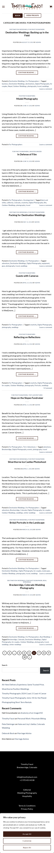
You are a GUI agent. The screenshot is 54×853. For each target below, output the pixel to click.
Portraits (38, 385)
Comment (48, 388)
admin (38, 42)
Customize (27, 841)
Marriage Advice (24, 733)
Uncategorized (35, 151)
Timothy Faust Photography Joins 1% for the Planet (24, 698)
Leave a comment (45, 89)
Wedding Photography (27, 793)
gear (3, 266)
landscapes (46, 571)
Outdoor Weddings (20, 86)
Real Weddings (45, 637)
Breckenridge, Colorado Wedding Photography (27, 586)
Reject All (27, 847)
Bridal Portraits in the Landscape (27, 522)
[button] (3, 7)
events (29, 449)
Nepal (10, 86)
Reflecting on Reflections (27, 337)
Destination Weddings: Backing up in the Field (27, 34)
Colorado (17, 203)
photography (31, 86)
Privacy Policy (27, 809)
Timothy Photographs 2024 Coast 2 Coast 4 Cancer (24, 693)
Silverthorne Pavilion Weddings (15, 689)
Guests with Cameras (27, 275)
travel (39, 86)
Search (4, 665)
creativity (24, 203)
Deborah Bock (8, 733)
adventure (5, 263)
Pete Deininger (8, 724)
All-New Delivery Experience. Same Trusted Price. (23, 684)
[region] (27, 833)
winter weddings (30, 513)
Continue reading (27, 72)
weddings (45, 86)
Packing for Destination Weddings (27, 215)
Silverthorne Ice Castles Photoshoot (27, 461)
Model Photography (27, 98)
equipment (45, 263)
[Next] (30, 657)
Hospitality (27, 796)
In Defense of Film (27, 154)
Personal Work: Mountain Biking (31, 718)
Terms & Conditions (27, 805)
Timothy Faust (8, 718)
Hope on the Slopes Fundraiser (27, 397)
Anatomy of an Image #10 (32, 713)
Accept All (27, 834)
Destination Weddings (18, 29)
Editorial (27, 790)
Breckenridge (6, 449)
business (5, 84)
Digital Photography (42, 84)
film (45, 203)
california (10, 203)
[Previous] (5, 653)
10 (24, 657)
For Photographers (36, 29)
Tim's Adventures (36, 395)
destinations (29, 84)
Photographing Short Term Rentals (17, 702)
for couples (6, 385)
